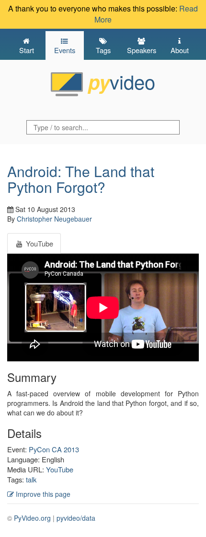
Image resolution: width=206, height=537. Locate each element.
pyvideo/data (76, 518)
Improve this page (42, 494)
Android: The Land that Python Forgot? (80, 179)
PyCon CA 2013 (54, 449)
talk (31, 479)
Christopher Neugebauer (54, 219)
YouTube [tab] (38, 243)
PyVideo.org (32, 518)
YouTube (59, 469)
